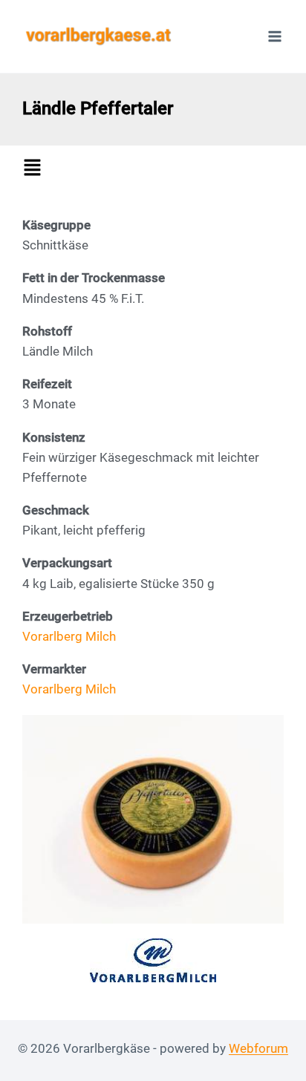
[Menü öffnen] (274, 36)
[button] (157, 169)
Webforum (258, 1048)
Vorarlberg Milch (69, 636)
